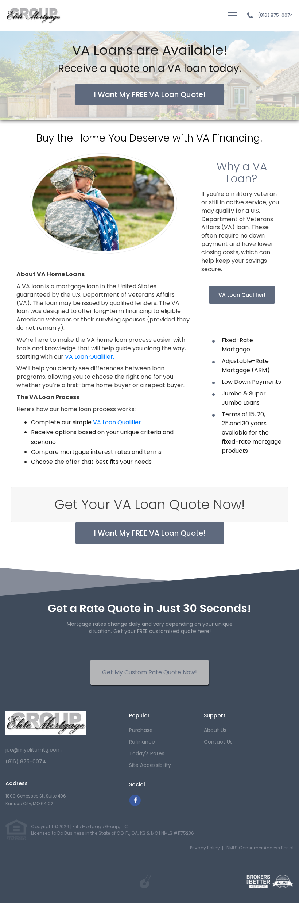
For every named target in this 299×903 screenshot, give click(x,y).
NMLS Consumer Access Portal (260, 848)
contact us (218, 741)
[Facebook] (135, 804)
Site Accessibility (150, 765)
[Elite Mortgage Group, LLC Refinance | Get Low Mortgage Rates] (45, 723)
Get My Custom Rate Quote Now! (149, 672)
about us (215, 730)
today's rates (146, 753)
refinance (142, 741)
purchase (141, 730)
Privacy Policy (205, 848)
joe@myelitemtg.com (33, 749)
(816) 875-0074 (275, 15)
